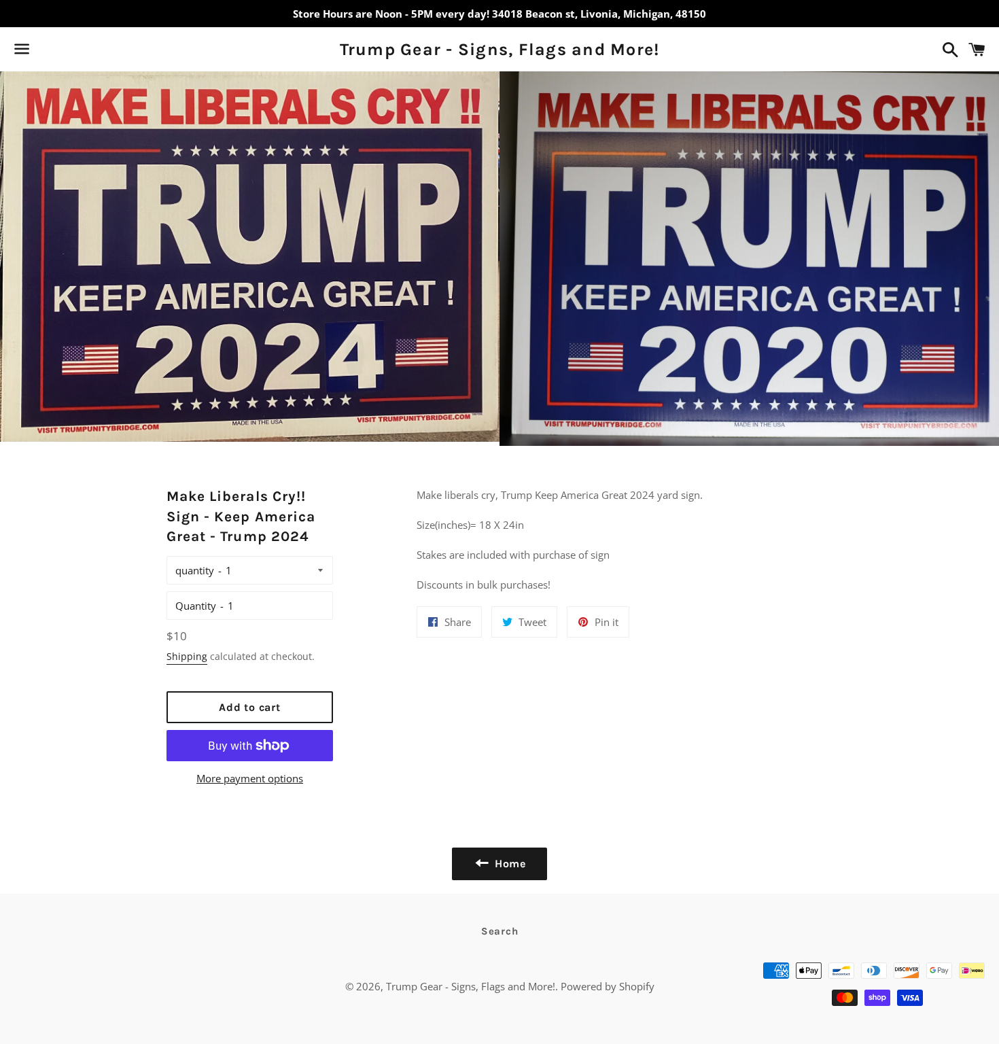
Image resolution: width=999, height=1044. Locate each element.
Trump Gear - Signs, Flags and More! (500, 49)
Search (500, 931)
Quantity (195, 605)
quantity (194, 570)
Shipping (186, 656)
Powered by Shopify (607, 986)
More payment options (249, 778)
